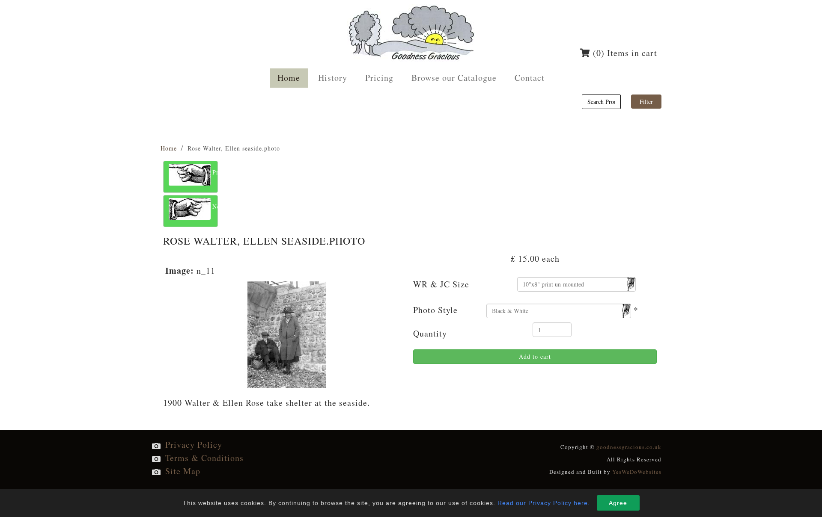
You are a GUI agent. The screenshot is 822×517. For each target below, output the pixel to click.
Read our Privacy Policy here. (543, 502)
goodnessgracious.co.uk (628, 447)
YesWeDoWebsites (636, 472)
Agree (618, 502)
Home (169, 148)
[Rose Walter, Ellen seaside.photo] (287, 333)
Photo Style (435, 310)
